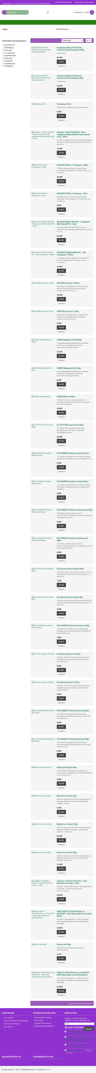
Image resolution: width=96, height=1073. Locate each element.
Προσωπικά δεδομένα (12, 1024)
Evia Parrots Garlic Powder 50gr (70, 597)
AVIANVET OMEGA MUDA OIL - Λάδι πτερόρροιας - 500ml (71, 253)
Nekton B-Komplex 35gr (67, 767)
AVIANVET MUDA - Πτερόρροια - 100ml (72, 165)
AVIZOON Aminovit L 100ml (68, 283)
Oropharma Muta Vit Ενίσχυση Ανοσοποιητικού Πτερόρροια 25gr (70, 77)
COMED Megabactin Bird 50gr (69, 368)
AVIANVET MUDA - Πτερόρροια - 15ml (72, 193)
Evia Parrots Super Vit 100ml (69, 654)
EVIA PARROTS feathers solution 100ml (73, 453)
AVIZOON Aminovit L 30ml (68, 311)
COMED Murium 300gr (66, 396)
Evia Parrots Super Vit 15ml (68, 682)
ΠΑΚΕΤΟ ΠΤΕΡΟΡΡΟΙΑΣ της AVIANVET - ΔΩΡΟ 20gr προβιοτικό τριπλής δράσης (73, 973)
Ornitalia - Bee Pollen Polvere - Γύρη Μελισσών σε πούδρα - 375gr (72, 882)
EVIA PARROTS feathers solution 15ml (72, 481)
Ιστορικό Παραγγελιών (42, 1023)
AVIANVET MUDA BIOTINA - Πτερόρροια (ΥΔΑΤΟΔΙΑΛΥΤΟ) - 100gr (73, 223)
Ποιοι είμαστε (9, 1017)
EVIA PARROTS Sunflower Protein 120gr (73, 625)
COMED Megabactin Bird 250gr (69, 340)
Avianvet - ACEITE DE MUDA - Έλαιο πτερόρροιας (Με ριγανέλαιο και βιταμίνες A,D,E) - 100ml (73, 134)
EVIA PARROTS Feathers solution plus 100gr (74, 510)
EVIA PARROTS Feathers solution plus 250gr (72, 539)
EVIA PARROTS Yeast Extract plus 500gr (73, 739)
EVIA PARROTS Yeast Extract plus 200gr (73, 710)
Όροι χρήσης (8, 1027)
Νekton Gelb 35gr (64, 944)
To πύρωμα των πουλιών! (89, 1050)
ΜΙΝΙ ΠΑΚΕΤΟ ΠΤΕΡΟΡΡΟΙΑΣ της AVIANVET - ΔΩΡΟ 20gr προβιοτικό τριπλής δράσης (74, 913)
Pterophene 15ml (64, 104)
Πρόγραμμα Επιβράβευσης (44, 1026)
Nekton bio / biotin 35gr (67, 796)
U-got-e (48, 1069)
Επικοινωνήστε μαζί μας (43, 1017)
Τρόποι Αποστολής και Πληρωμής (16, 1021)
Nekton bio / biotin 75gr (67, 852)
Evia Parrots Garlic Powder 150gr (70, 569)
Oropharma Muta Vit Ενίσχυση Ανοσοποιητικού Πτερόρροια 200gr (70, 48)
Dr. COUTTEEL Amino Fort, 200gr (70, 425)
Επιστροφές (38, 1020)
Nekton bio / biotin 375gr (67, 824)
